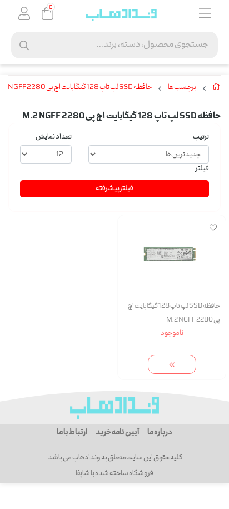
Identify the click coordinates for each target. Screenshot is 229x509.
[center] (24, 45)
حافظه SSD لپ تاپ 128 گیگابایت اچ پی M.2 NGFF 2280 (174, 313)
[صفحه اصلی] (216, 89)
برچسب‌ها (182, 87)
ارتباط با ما (72, 433)
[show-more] (172, 364)
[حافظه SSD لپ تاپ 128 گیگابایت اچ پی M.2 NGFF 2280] (114, 407)
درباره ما (159, 433)
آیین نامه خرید (117, 433)
